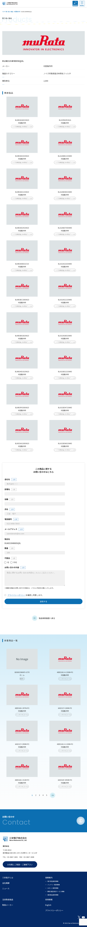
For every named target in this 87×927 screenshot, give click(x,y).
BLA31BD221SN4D (65, 371)
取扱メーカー (7, 905)
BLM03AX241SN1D (22, 228)
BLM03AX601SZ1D (22, 264)
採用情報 (48, 899)
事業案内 (48, 877)
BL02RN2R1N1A (65, 120)
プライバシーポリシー (16, 595)
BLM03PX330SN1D (22, 407)
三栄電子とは (7, 877)
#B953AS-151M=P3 (22, 780)
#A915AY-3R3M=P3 (65, 780)
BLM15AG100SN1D (22, 443)
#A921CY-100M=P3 (65, 708)
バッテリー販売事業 (53, 885)
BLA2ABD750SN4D (65, 228)
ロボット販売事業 (52, 888)
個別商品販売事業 (52, 895)
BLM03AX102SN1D (22, 156)
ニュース (5, 888)
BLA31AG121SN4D (65, 300)
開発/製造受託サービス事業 (55, 891)
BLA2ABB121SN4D (65, 156)
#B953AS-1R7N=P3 (22, 708)
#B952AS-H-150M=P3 (65, 672)
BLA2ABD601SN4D (65, 192)
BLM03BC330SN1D (22, 300)
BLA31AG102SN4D (65, 264)
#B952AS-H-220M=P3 (65, 744)
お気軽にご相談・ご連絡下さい (20, 864)
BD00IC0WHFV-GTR (22, 672)
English (48, 905)
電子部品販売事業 (52, 881)
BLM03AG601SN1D (22, 120)
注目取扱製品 (7, 899)
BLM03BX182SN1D (22, 336)
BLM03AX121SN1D (22, 192)
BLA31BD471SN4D (65, 407)
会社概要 (6, 883)
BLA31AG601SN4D (65, 336)
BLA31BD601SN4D (65, 443)
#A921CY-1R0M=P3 (22, 744)
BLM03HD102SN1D (22, 371)
